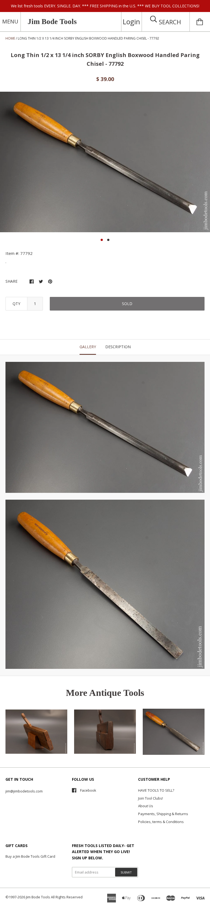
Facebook (88, 790)
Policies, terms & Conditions (161, 821)
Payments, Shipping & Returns (163, 813)
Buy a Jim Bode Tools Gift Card (30, 856)
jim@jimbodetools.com (24, 791)
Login (131, 21)
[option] (105, 162)
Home (10, 38)
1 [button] (102, 240)
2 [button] (108, 240)
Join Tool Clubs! (150, 798)
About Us (145, 805)
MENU (10, 21)
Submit (126, 872)
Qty (16, 303)
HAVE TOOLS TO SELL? (156, 790)
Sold (127, 303)
